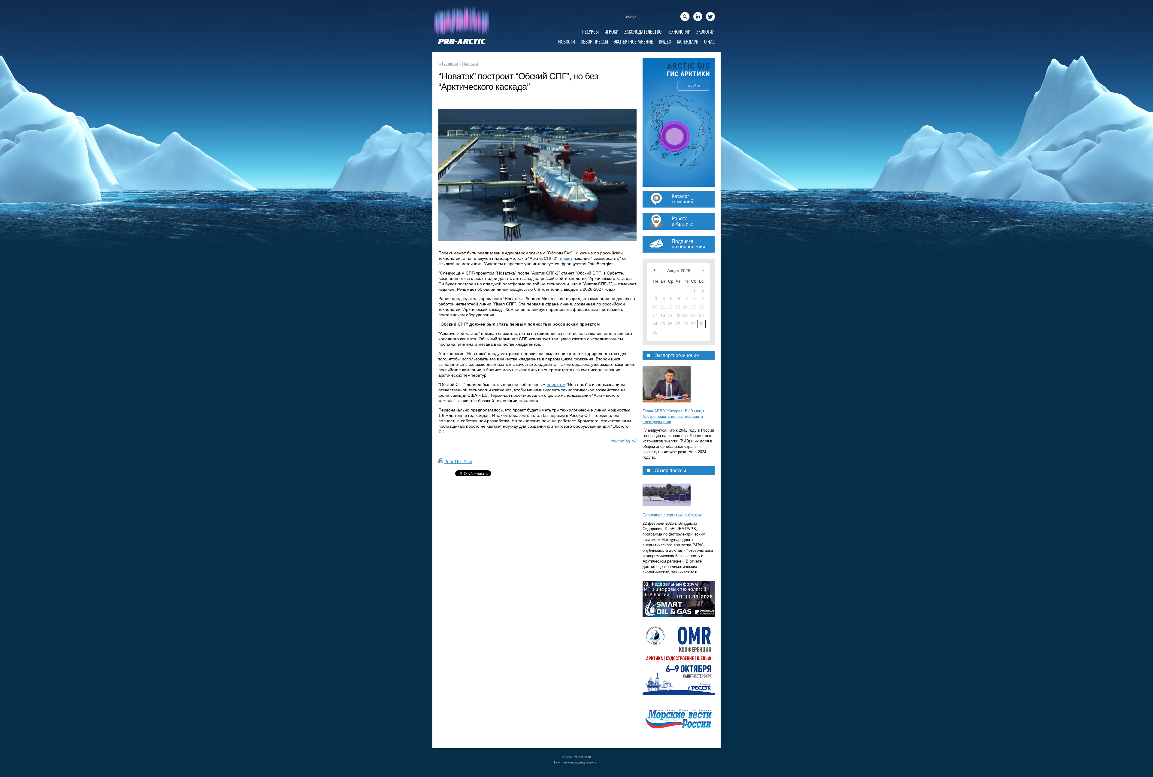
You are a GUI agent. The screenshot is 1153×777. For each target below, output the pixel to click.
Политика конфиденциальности (576, 762)
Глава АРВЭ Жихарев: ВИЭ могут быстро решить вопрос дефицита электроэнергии (673, 416)
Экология (705, 31)
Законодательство (642, 31)
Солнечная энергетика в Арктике (672, 515)
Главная (450, 63)
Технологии (679, 31)
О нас (709, 41)
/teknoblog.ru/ (623, 441)
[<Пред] (654, 270)
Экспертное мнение (633, 41)
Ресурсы (590, 31)
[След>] (703, 270)
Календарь (687, 41)
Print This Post (458, 461)
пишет (566, 258)
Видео (665, 41)
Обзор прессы (594, 41)
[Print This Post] (440, 461)
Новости (566, 41)
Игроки (611, 31)
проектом (556, 384)
